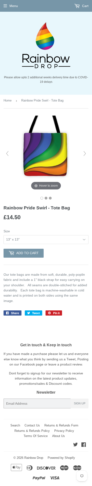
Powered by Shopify (61, 458)
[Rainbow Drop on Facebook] (83, 445)
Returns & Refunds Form (61, 425)
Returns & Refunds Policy (32, 431)
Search (15, 425)
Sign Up (79, 403)
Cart (84, 6)
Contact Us (32, 425)
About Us (58, 436)
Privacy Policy (64, 431)
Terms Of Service (36, 436)
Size (7, 231)
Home (8, 100)
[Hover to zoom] (46, 153)
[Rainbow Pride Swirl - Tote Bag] (41, 198)
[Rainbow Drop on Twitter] (75, 445)
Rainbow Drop (33, 458)
